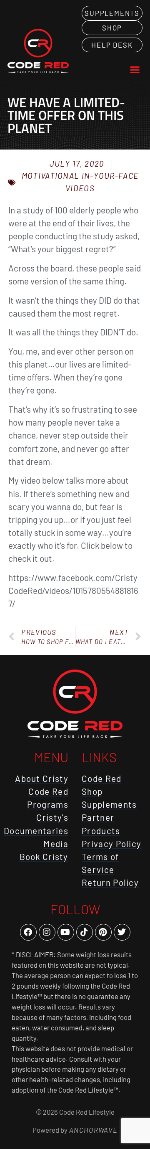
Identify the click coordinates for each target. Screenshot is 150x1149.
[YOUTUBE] (66, 932)
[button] (135, 70)
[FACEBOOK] (28, 932)
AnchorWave (93, 1130)
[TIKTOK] (84, 932)
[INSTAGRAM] (47, 932)
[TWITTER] (122, 932)
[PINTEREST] (103, 932)
